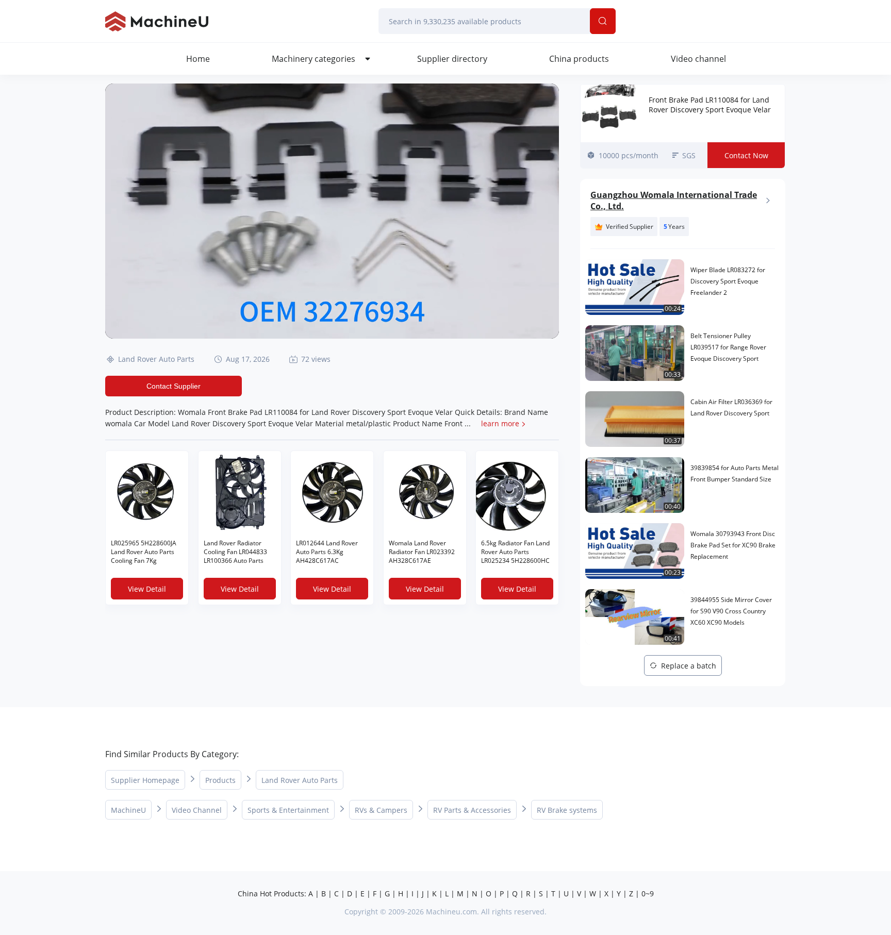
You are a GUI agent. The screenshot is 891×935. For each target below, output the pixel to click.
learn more (500, 423)
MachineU (128, 810)
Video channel (698, 58)
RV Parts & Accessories (472, 810)
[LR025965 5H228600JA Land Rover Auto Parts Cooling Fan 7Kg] (147, 492)
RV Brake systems (567, 810)
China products (579, 58)
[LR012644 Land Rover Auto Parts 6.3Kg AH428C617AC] (332, 492)
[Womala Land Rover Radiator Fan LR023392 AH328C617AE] (425, 492)
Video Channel (197, 810)
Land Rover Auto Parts (156, 359)
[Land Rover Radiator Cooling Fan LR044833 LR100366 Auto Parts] (240, 492)
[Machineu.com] (156, 21)
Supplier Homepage (145, 780)
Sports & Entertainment (288, 810)
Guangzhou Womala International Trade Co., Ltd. (673, 200)
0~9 (647, 893)
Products (220, 780)
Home (198, 58)
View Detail (147, 589)
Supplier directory (452, 58)
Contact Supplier (173, 386)
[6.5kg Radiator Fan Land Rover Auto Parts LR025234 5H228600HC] (517, 492)
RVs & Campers (381, 810)
